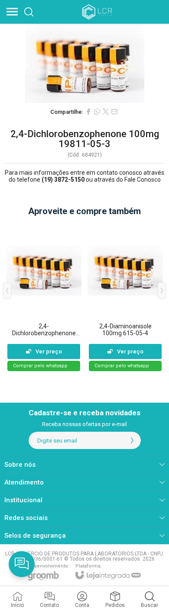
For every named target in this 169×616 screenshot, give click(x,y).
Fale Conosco (142, 179)
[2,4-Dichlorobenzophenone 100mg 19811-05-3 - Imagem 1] (84, 63)
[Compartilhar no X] (106, 112)
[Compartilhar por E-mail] (114, 112)
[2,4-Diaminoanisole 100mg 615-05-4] (125, 297)
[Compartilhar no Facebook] (88, 112)
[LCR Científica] (97, 11)
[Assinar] (132, 440)
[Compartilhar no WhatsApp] (97, 112)
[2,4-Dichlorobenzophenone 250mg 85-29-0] (44, 297)
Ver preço (49, 351)
